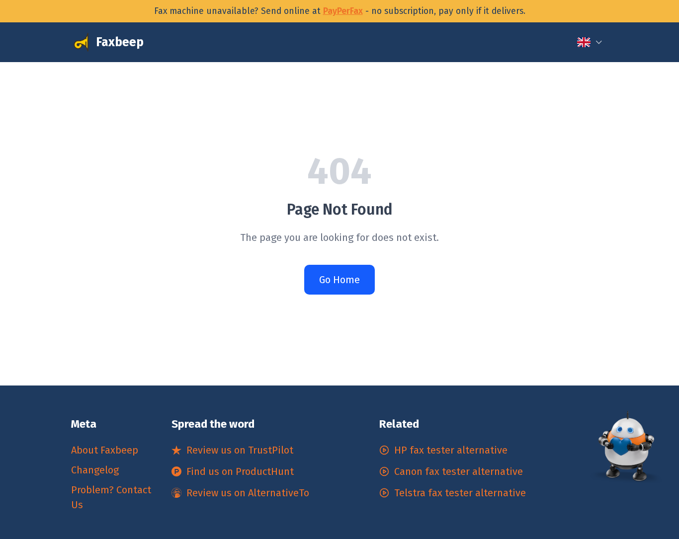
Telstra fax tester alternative (460, 493)
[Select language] (590, 42)
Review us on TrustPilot (239, 450)
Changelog (95, 470)
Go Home (339, 280)
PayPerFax (343, 11)
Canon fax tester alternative (458, 471)
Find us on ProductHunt (240, 471)
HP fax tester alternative (451, 450)
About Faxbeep (104, 450)
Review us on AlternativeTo (247, 493)
